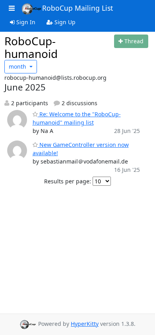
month (18, 66)
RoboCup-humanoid (31, 47)
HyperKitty (85, 323)
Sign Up (64, 22)
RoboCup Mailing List (77, 8)
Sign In (25, 22)
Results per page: (67, 181)
